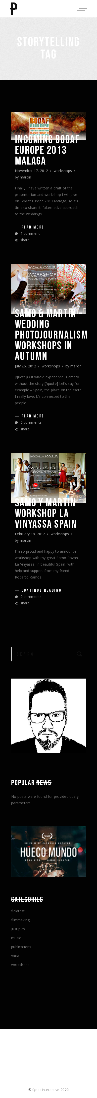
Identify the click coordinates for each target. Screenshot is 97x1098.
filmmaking (20, 920)
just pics (18, 928)
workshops (63, 170)
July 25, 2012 (25, 366)
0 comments (30, 422)
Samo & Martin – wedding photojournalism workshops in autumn (51, 335)
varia (15, 955)
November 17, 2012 (31, 170)
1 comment (29, 233)
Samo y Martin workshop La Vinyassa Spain (46, 514)
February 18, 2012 (30, 533)
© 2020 (48, 1089)
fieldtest (18, 911)
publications (21, 946)
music (16, 937)
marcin (25, 177)
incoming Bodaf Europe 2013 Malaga (47, 150)
